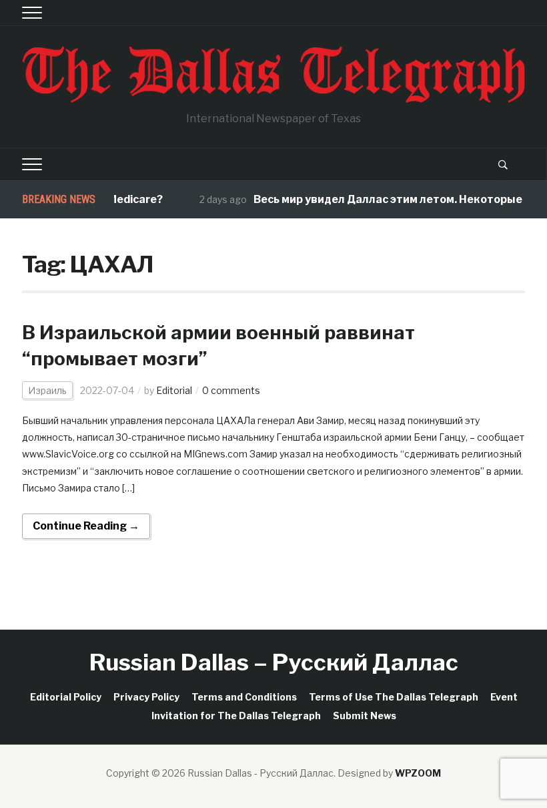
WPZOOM (418, 773)
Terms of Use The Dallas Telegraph (393, 696)
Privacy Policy (146, 696)
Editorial (174, 390)
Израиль (47, 390)
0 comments (231, 390)
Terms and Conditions (244, 696)
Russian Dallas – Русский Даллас (273, 662)
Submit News (364, 715)
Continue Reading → (86, 526)
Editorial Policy (65, 696)
